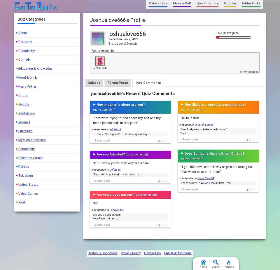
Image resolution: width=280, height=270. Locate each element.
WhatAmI (115, 129)
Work (22, 202)
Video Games (28, 194)
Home (203, 266)
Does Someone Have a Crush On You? (214, 153)
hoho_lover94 (206, 178)
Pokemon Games (30, 158)
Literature (25, 131)
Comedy (24, 60)
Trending (228, 266)
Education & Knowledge (35, 69)
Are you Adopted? (111, 154)
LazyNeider (116, 210)
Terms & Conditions (102, 253)
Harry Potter (27, 86)
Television (25, 176)
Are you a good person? (115, 195)
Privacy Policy (131, 253)
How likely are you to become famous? (215, 105)
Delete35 (115, 169)
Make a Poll (182, 3)
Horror (23, 95)
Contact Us (152, 253)
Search (216, 266)
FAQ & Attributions (178, 253)
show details (249, 72)
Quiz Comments (148, 83)
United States (28, 185)
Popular (230, 3)
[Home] (35, 6)
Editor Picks (251, 3)
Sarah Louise (206, 124)
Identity (23, 104)
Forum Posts (118, 83)
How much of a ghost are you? (121, 105)
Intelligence (26, 113)
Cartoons (25, 42)
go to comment (104, 109)
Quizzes (94, 83)
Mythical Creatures (32, 140)
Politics (23, 167)
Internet (24, 122)
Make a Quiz (158, 3)
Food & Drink (27, 77)
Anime (23, 33)
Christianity (26, 51)
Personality (26, 149)
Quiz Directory (207, 3)
